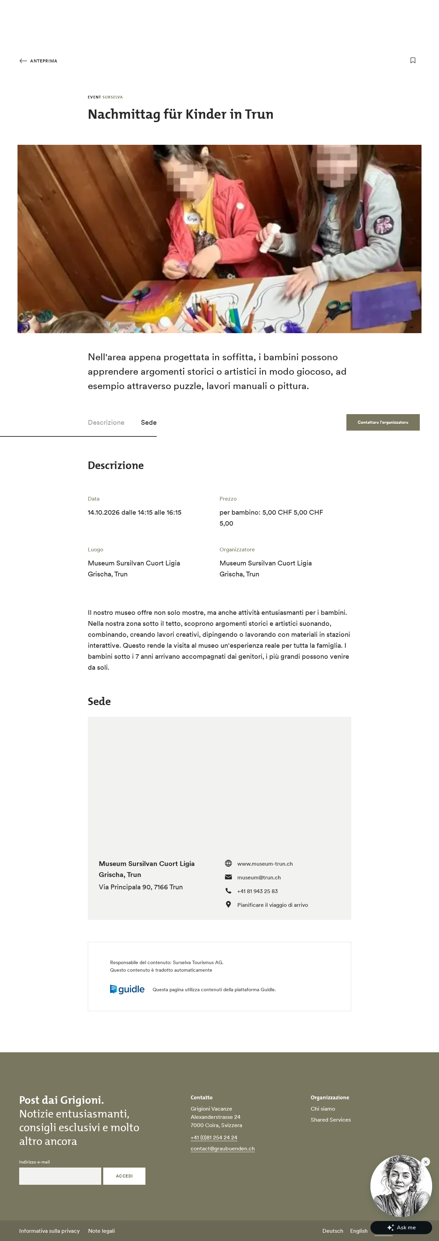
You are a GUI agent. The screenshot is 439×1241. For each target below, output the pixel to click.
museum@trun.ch (259, 877)
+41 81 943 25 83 (257, 891)
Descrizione (106, 422)
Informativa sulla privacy (49, 1230)
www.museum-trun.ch (265, 863)
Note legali (101, 1230)
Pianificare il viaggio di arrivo (272, 904)
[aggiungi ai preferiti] (413, 60)
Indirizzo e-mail (34, 1162)
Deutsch (332, 1230)
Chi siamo (323, 1108)
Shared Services (331, 1119)
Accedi (124, 1176)
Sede (149, 422)
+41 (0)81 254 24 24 (214, 1137)
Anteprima (43, 60)
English (359, 1230)
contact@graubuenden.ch (223, 1148)
